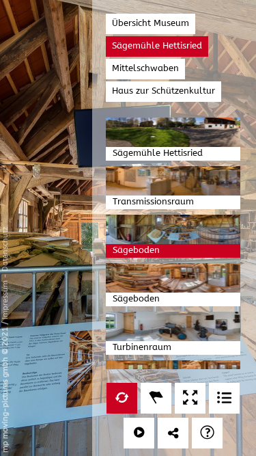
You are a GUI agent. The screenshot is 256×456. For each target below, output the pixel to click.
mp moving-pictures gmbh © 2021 (5, 389)
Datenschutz (5, 249)
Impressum (5, 299)
